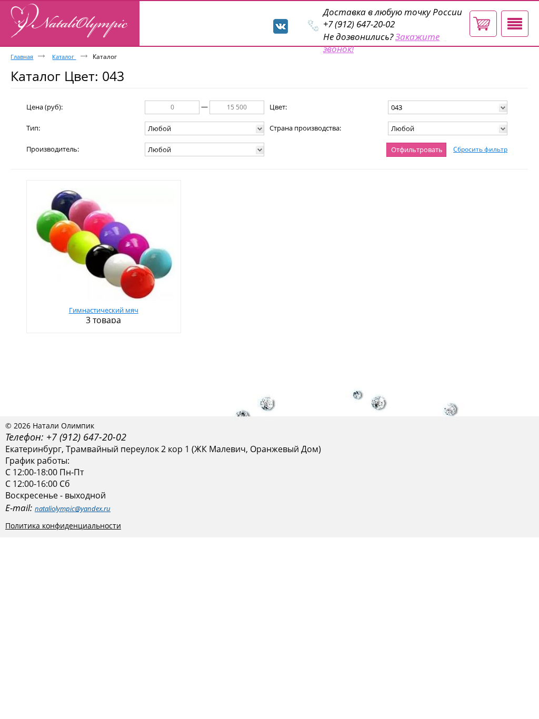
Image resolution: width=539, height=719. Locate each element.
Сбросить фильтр (480, 149)
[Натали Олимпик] (71, 21)
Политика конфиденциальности (63, 526)
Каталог (64, 57)
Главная (22, 57)
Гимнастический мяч (103, 310)
